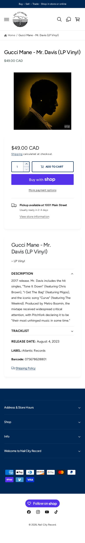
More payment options (42, 190)
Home (11, 35)
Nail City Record (47, 524)
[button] (6, 19)
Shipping (16, 153)
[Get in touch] (68, 19)
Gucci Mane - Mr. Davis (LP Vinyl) (38, 35)
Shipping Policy (26, 368)
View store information (34, 216)
